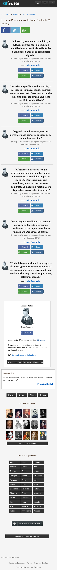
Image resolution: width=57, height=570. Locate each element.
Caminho (25, 498)
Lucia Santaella (32, 65)
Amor (12, 462)
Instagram (37, 563)
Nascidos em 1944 (14, 362)
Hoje (23, 484)
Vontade (37, 511)
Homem (37, 462)
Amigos (13, 467)
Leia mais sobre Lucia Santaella (24, 355)
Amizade (13, 480)
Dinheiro (13, 493)
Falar (24, 502)
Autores (22, 395)
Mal (35, 480)
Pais (12, 506)
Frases (11, 395)
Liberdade (14, 489)
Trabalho (37, 489)
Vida (23, 462)
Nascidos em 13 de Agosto (33, 362)
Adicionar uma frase (29, 523)
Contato (38, 567)
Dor (35, 498)
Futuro (12, 511)
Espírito (37, 502)
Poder (36, 484)
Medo (12, 484)
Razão (12, 498)
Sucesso (37, 506)
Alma (24, 480)
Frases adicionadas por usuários (27, 536)
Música (25, 506)
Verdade (37, 471)
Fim (11, 502)
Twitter (29, 563)
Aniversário (26, 511)
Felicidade (38, 476)
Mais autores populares (27, 443)
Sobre (45, 563)
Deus (24, 471)
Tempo (12, 471)
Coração (13, 476)
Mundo (24, 467)
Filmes (33, 395)
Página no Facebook (17, 563)
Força (24, 493)
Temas (43, 395)
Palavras (25, 489)
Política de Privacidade (24, 567)
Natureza (37, 493)
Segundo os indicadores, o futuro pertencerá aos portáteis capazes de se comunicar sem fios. (30, 135)
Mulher (24, 476)
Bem (35, 467)
